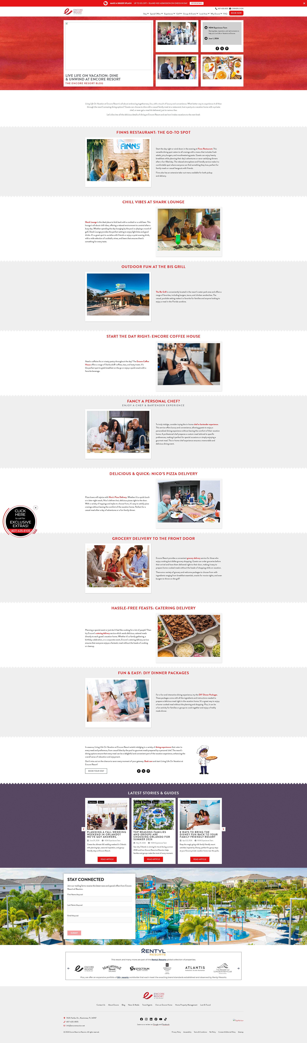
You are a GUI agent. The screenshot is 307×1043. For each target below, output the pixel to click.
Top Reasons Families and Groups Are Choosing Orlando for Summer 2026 (151, 835)
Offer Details (196, 3)
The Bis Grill (161, 291)
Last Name (75, 905)
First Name (75, 894)
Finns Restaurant (205, 148)
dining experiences (163, 747)
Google (155, 1024)
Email (72, 915)
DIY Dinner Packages (208, 694)
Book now (148, 761)
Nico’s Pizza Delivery (118, 497)
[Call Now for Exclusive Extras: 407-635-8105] (20, 521)
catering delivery (103, 633)
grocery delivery (193, 558)
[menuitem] (146, 14)
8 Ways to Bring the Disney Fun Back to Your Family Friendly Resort (199, 834)
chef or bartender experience (206, 424)
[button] (84, 829)
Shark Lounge (91, 222)
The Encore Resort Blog (84, 83)
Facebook (165, 1024)
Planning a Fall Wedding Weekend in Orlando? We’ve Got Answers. (106, 834)
